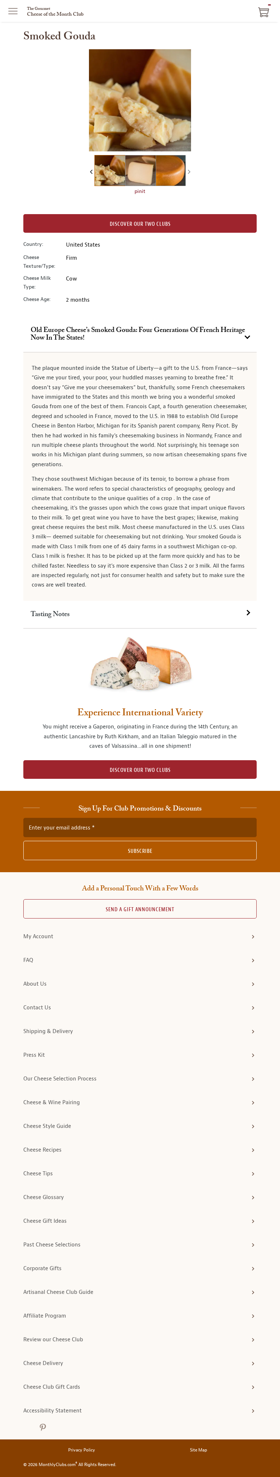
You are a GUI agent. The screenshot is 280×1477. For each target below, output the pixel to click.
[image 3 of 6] (171, 171)
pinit (140, 191)
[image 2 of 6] (140, 171)
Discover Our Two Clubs (140, 224)
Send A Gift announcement (140, 909)
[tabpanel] (140, 476)
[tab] (140, 334)
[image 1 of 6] (109, 171)
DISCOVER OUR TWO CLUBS (140, 770)
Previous (91, 171)
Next (188, 171)
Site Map (198, 1450)
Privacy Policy (81, 1450)
